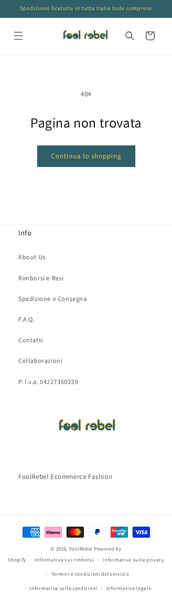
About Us (32, 257)
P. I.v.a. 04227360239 (48, 382)
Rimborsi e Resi (41, 278)
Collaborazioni (40, 360)
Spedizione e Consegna (52, 299)
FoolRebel (81, 548)
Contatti (30, 340)
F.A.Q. (26, 319)
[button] (18, 36)
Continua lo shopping (86, 155)
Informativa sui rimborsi (64, 559)
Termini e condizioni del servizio (90, 574)
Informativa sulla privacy (133, 559)
